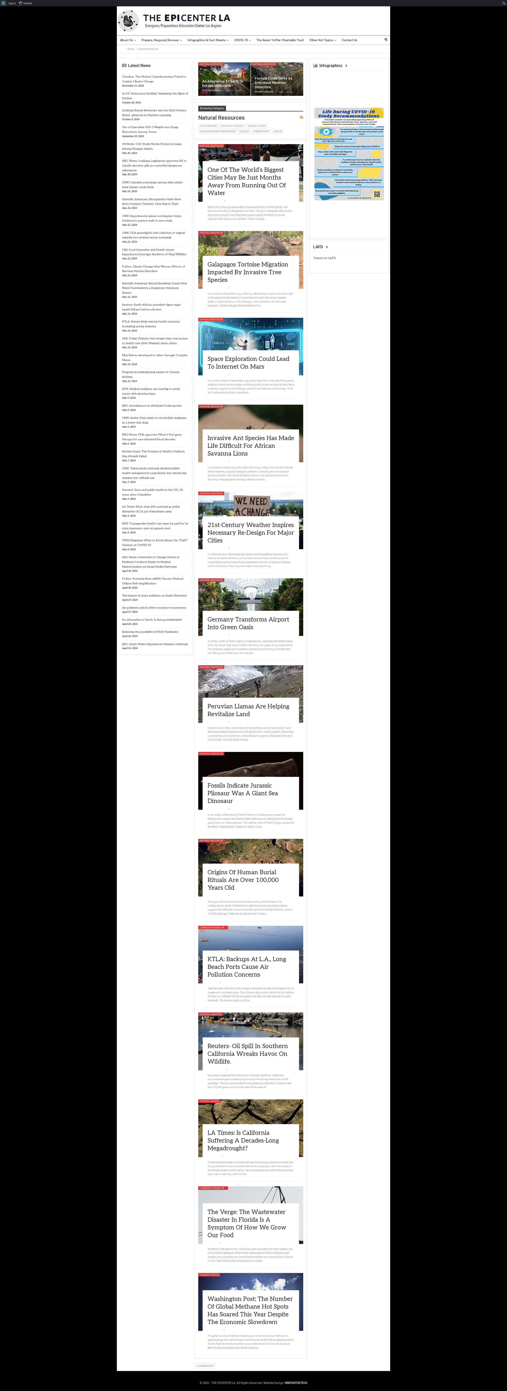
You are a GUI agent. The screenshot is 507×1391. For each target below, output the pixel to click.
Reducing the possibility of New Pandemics (150, 632)
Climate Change (257, 126)
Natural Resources (211, 64)
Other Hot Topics (321, 40)
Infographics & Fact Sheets (207, 40)
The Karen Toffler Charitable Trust (280, 40)
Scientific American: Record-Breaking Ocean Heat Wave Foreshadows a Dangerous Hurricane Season (154, 288)
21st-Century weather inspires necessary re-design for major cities (251, 533)
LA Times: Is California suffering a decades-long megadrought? (243, 1140)
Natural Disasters (211, 1014)
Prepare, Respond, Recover (160, 40)
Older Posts (205, 1365)
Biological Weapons (232, 126)
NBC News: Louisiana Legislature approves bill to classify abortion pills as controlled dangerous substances (154, 165)
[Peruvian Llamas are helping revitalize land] (250, 694)
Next (380, 153)
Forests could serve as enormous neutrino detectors (273, 82)
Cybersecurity (261, 131)
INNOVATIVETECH (296, 1382)
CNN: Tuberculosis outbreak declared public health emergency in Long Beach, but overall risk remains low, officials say (154, 473)
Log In (12, 3)
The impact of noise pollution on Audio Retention (154, 595)
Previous (318, 153)
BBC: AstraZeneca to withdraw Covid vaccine (152, 405)
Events (28, 3)
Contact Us (349, 40)
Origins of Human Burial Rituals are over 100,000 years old (243, 880)
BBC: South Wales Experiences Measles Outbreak (155, 644)
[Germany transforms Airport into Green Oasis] (250, 607)
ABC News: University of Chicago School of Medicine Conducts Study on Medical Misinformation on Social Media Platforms (150, 562)
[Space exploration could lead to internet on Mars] (250, 346)
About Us (126, 40)
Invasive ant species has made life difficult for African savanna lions (251, 446)
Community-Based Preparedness (217, 131)
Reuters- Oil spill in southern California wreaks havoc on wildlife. (248, 1054)
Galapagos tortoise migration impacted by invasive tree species (248, 272)
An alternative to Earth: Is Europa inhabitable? (152, 619)
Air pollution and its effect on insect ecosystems (154, 607)
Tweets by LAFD (324, 258)
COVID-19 (241, 40)
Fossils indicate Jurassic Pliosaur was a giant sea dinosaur (243, 793)
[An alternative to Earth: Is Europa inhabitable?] (224, 79)
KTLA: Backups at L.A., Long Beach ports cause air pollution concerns (247, 967)
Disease (278, 131)
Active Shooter (208, 126)
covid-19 (244, 131)
